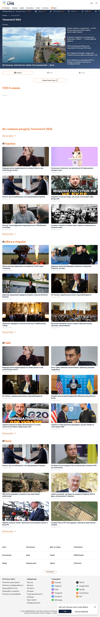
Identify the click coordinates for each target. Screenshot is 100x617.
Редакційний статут (10, 588)
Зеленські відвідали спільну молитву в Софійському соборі (24, 324)
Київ (28, 555)
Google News (84, 586)
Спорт (38, 8)
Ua (91, 3)
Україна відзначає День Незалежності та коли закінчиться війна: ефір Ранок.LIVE (21, 426)
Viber (57, 589)
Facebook (58, 596)
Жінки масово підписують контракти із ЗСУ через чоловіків (22, 267)
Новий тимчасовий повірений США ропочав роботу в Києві (73, 397)
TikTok (81, 582)
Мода (4, 563)
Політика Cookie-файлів (11, 594)
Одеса (52, 563)
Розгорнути (50, 572)
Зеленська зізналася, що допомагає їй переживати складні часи (72, 169)
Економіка (29, 8)
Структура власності (34, 594)
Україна (7, 8)
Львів (52, 555)
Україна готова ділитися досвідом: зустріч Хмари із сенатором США (72, 426)
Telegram (58, 586)
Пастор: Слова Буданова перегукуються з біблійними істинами (24, 226)
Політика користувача (11, 582)
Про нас (30, 582)
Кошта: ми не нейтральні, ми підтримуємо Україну (23, 197)
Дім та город (55, 547)
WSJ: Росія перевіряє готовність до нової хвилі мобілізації (21, 495)
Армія (22, 8)
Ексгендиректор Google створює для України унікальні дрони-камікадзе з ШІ (82, 54)
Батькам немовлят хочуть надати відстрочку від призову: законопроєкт (71, 324)
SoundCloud (83, 593)
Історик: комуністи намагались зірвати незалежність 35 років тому (73, 226)
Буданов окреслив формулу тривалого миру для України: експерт (71, 267)
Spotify (81, 589)
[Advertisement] (50, 110)
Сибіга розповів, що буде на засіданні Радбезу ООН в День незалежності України (73, 495)
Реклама (30, 591)
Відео (55, 8)
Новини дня (31, 563)
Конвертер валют (33, 603)
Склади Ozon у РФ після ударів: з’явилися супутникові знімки (73, 524)
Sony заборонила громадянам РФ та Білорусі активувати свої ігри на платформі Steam (80, 62)
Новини (15, 8)
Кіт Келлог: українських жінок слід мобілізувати (71, 295)
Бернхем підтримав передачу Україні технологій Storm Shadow (25, 296)
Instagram (58, 593)
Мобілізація (78, 555)
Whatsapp (58, 600)
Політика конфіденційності (12, 585)
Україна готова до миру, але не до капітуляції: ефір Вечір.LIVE (72, 198)
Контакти (30, 588)
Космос (5, 24)
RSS (80, 596)
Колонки (45, 8)
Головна (4, 15)
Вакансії (30, 585)
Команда (30, 597)
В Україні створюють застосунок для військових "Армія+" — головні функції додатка (81, 39)
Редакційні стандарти (10, 591)
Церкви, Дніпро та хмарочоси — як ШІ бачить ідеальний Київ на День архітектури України (81, 30)
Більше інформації (81, 611)
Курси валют (32, 600)
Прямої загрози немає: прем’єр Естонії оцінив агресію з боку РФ (25, 524)
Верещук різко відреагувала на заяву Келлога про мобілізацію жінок (22, 169)
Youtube (58, 582)
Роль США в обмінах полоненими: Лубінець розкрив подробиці (72, 368)
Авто (4, 547)
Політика (77, 563)
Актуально (30, 547)
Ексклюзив (6, 555)
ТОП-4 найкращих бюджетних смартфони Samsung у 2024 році (79, 47)
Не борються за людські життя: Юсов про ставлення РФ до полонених (73, 466)
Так (65, 611)
